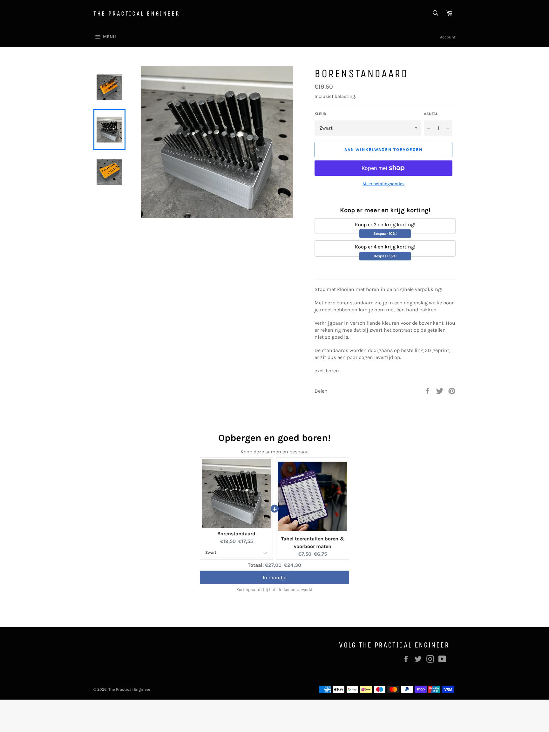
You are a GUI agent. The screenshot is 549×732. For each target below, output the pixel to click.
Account (448, 37)
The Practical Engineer (136, 13)
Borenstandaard (236, 534)
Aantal (431, 114)
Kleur (320, 114)
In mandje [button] (274, 577)
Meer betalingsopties (383, 183)
